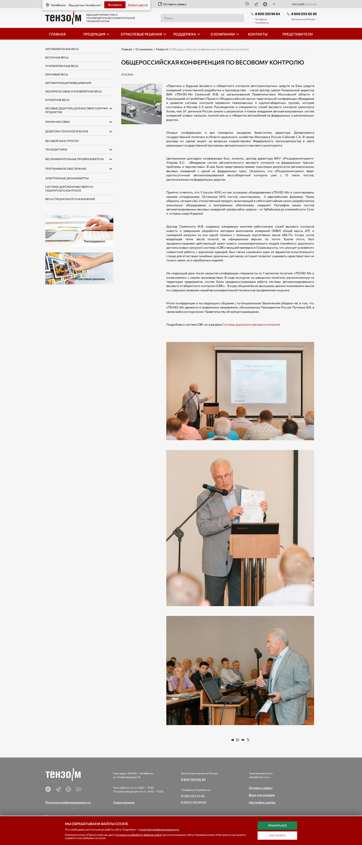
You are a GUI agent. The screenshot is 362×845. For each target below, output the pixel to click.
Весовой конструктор (62, 141)
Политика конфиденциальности (68, 802)
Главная (126, 49)
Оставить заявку (174, 4)
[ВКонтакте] (243, 740)
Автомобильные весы (61, 49)
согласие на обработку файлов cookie (139, 834)
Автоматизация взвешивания (68, 82)
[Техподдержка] (79, 230)
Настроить (277, 835)
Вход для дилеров (262, 795)
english (311, 4)
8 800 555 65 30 (304, 14)
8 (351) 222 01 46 (192, 796)
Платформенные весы (61, 65)
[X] (248, 740)
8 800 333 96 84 (267, 14)
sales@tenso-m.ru (259, 777)
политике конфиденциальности (159, 829)
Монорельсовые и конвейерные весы (73, 91)
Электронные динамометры (67, 178)
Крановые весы (56, 74)
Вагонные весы (56, 57)
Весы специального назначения (70, 199)
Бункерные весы (57, 99)
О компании (144, 49)
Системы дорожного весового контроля (251, 324)
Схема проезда (123, 802)
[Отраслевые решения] (79, 268)
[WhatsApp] (237, 740)
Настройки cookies (262, 802)
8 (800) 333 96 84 (193, 802)
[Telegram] (232, 740)
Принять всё (277, 825)
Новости (162, 49)
